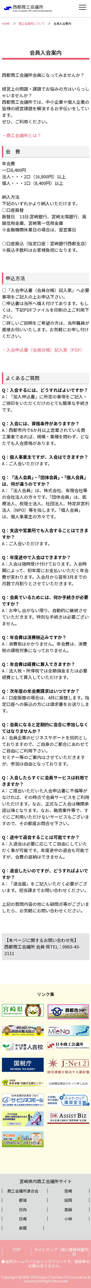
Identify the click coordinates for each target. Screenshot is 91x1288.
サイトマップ (45, 1249)
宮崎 (68, 1191)
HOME (6, 23)
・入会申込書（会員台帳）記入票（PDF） (43, 350)
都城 (23, 1200)
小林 (68, 1219)
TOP (16, 1249)
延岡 (68, 1200)
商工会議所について (32, 23)
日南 (23, 1219)
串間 (23, 1228)
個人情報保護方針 (74, 1252)
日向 (23, 1209)
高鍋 (68, 1209)
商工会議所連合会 (22, 1191)
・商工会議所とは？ (21, 135)
